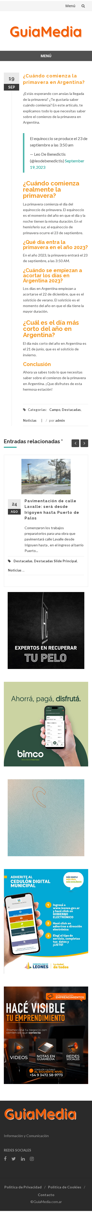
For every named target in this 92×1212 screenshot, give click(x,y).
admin (60, 420)
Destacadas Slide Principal (55, 561)
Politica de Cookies (64, 1187)
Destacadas (71, 410)
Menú (70, 5)
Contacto (46, 1195)
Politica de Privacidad (23, 1187)
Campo (54, 410)
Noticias (30, 420)
